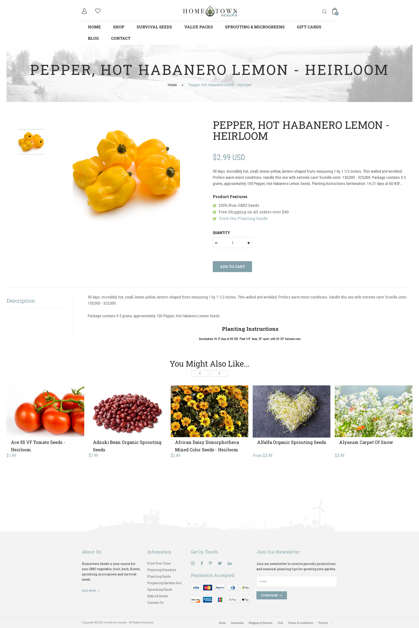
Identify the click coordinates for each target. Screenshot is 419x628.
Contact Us (155, 602)
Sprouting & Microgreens (255, 26)
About (222, 623)
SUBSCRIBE (269, 595)
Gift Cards (309, 26)
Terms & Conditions (300, 623)
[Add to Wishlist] (45, 418)
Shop (118, 26)
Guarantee (237, 623)
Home (94, 26)
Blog (93, 38)
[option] (126, 173)
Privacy (323, 623)
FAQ (280, 623)
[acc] (85, 11)
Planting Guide (159, 576)
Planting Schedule (161, 570)
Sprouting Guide (159, 589)
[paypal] (220, 593)
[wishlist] (98, 10)
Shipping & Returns (261, 623)
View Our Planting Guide (243, 218)
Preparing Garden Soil (164, 583)
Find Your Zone (159, 563)
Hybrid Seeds (157, 596)
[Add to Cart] (29, 418)
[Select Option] (275, 418)
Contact (121, 38)
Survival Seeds (154, 26)
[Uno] (210, 11)
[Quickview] (61, 418)
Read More (89, 590)
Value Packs (198, 26)
